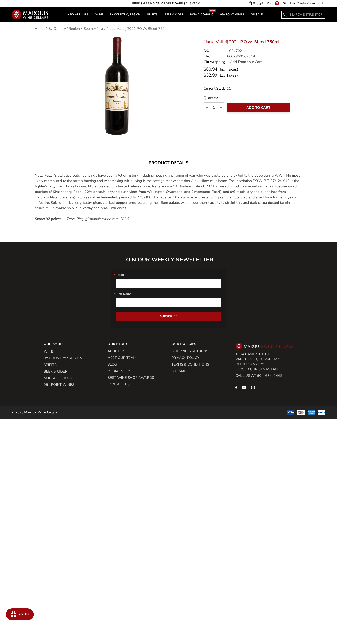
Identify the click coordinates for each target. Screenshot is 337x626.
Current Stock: (217, 88)
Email (120, 274)
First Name (124, 294)
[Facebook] (236, 387)
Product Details (168, 163)
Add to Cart (258, 107)
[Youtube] (244, 387)
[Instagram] (253, 387)
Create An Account (310, 3)
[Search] (285, 15)
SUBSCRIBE (168, 316)
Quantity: (211, 98)
